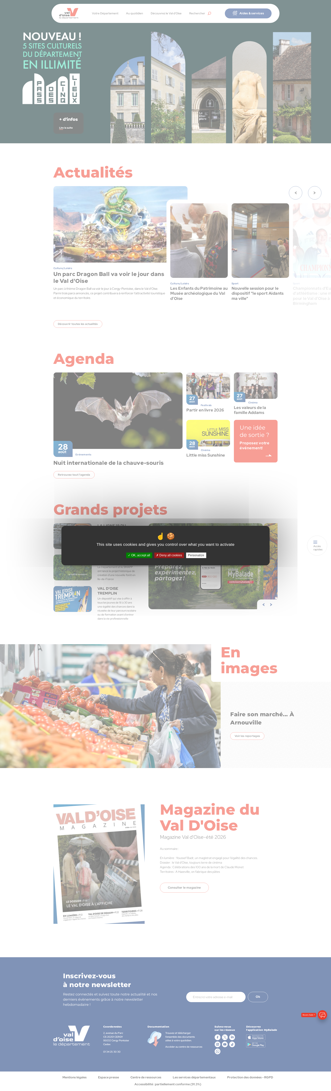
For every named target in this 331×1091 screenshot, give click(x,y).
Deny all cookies (170, 555)
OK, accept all (140, 555)
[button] (322, 1067)
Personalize (196, 555)
